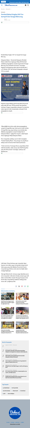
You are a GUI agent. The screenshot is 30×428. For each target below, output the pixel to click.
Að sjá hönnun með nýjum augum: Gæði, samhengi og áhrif (16, 366)
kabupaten (3, 12)
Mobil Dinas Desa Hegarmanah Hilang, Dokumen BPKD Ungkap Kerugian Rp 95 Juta (7, 302)
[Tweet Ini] (19, 286)
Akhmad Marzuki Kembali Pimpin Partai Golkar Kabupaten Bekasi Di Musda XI (22, 302)
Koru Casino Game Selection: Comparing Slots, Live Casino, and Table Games (16, 372)
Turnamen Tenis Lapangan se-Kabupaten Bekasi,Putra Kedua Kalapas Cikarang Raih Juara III (22, 317)
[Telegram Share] (25, 286)
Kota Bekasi (22, 390)
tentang (12, 422)
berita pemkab (15, 387)
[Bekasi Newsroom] (10, 5)
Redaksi (5, 19)
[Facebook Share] (16, 286)
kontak (7, 422)
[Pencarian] (28, 5)
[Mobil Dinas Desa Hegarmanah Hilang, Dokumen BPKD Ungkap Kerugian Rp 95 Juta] (7, 296)
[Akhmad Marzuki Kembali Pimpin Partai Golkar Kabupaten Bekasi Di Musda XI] (22, 296)
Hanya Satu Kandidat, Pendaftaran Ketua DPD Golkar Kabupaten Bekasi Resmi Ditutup (7, 332)
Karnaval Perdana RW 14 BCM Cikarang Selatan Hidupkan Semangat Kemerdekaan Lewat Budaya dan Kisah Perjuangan (7, 317)
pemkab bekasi (6, 387)
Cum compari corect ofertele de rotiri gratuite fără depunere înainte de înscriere (15, 361)
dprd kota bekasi (6, 390)
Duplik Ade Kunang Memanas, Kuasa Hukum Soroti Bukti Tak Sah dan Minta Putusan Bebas (15, 377)
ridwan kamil (15, 390)
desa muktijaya (11, 393)
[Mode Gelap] (26, 5)
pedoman (17, 422)
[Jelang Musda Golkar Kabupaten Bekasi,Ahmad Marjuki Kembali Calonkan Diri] (22, 325)
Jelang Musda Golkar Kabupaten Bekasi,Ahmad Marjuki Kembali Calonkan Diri (22, 331)
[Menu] (2, 5)
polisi (4, 393)
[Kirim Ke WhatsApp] (28, 286)
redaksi (22, 422)
